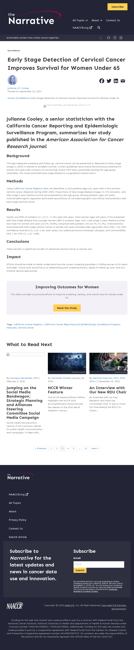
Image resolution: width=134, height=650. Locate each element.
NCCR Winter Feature (60, 389)
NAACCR (69, 605)
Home (11, 98)
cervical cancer (26, 327)
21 (86, 448)
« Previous (40, 448)
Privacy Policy (17, 519)
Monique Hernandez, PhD (24, 378)
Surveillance (14, 50)
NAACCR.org (81, 27)
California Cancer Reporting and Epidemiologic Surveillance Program (82, 324)
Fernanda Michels (60, 378)
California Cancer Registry (27, 188)
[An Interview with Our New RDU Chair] (108, 363)
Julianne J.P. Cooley (18, 88)
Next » (95, 448)
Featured (12, 327)
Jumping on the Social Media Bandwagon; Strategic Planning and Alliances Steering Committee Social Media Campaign (24, 402)
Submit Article (18, 537)
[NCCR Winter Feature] (67, 363)
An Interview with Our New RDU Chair (107, 389)
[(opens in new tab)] (15, 605)
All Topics (78, 20)
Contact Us (113, 20)
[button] (86, 20)
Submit (79, 570)
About (95, 20)
